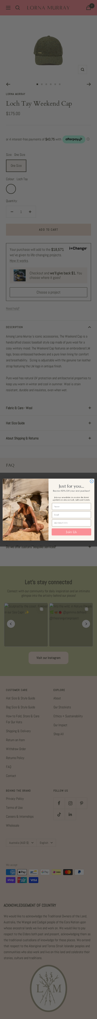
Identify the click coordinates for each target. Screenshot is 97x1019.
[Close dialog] (91, 481)
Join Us (71, 532)
